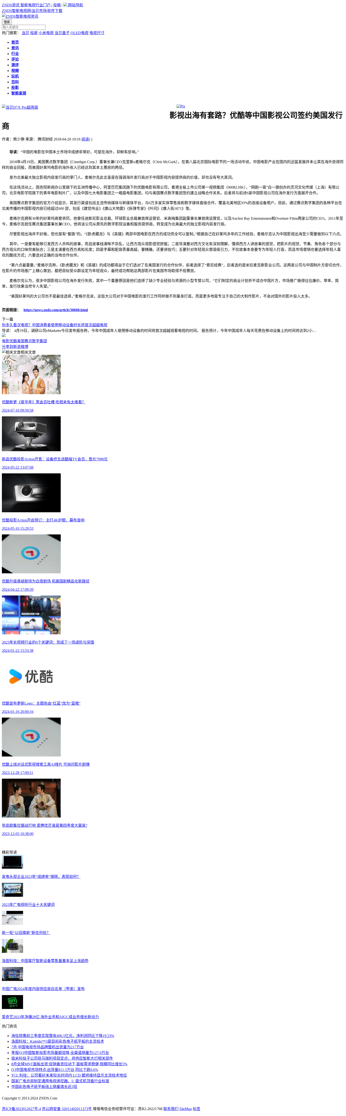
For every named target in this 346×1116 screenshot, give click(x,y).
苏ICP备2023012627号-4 (21, 1109)
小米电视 (46, 33)
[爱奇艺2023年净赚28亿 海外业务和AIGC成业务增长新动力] (12, 1008)
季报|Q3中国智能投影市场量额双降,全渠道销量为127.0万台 (60, 1053)
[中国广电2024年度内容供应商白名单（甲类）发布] (12, 980)
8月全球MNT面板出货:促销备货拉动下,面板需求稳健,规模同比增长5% (69, 1064)
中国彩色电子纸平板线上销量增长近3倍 (44, 1087)
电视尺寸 (97, 33)
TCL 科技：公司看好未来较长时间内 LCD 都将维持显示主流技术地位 (69, 1075)
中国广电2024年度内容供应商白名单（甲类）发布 (43, 989)
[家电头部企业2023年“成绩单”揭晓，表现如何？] (12, 867)
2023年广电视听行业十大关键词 (28, 905)
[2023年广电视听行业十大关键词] (12, 895)
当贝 (25, 33)
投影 (15, 88)
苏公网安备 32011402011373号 (67, 1109)
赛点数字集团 (35, 341)
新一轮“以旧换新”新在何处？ (26, 933)
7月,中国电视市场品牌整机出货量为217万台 (47, 1047)
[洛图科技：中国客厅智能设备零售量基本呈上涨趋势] (12, 952)
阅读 (85, 139)
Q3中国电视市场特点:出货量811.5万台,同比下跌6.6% (54, 1070)
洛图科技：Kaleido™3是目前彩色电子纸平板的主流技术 (57, 1041)
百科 (15, 82)
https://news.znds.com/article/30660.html (56, 310)
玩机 (15, 76)
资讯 (15, 48)
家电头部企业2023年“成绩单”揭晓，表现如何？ (41, 877)
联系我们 (170, 1109)
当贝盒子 (62, 33)
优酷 (13, 341)
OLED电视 (80, 33)
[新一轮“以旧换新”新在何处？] (12, 924)
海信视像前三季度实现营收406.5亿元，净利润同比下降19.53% (62, 1036)
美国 (20, 341)
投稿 (57, 5)
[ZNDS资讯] (20, 16)
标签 (196, 1109)
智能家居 (18, 93)
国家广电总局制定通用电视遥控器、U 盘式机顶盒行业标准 (60, 1081)
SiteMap (185, 1109)
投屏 (34, 33)
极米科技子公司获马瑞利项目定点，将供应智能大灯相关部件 (62, 1058)
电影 (5, 341)
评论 (15, 59)
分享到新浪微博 (15, 347)
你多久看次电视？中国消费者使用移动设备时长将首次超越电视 (54, 325)
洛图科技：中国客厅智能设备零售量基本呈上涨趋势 (45, 961)
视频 (15, 71)
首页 (15, 42)
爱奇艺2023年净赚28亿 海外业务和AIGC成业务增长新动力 (50, 1017)
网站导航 (75, 5)
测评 (15, 65)
